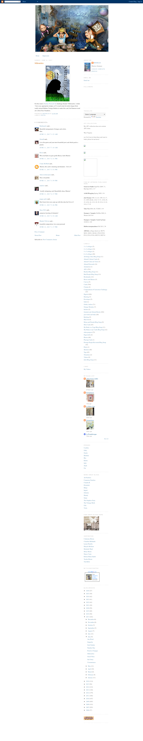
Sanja (85, 498)
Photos (86, 337)
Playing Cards (88, 340)
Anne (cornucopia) (45, 175)
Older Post (77, 235)
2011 (88, 696)
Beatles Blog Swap (89, 272)
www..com (92, 571)
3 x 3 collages (88, 246)
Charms (86, 287)
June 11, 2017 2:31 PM (48, 159)
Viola (85, 508)
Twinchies (87, 355)
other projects (88, 332)
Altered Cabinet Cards (90, 259)
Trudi (85, 466)
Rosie (41, 153)
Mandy (86, 495)
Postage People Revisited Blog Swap (95, 342)
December (91, 619)
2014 (88, 687)
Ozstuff (42, 139)
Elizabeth (87, 485)
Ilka (85, 458)
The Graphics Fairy (89, 500)
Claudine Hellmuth (89, 541)
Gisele (86, 453)
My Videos (87, 369)
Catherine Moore (89, 539)
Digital (43, 115)
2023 (88, 599)
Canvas (86, 282)
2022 (88, 602)
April (89, 669)
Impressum (46, 56)
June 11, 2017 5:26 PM (48, 205)
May (89, 666)
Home (37, 56)
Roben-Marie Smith (90, 557)
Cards (85, 284)
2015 (88, 684)
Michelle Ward (88, 549)
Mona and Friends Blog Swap (93, 322)
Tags (85, 352)
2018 (88, 614)
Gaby (85, 450)
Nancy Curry (87, 554)
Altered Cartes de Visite (91, 262)
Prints (85, 347)
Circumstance (91, 662)
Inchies (86, 309)
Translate (98, 117)
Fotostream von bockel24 (95, 577)
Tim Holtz (87, 562)
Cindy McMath (44, 164)
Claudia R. (87, 483)
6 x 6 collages (88, 254)
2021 (88, 605)
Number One (91, 648)
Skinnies (86, 350)
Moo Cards (87, 325)
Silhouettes (90, 654)
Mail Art (86, 320)
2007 (88, 707)
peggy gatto (43, 199)
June (89, 637)
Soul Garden (91, 645)
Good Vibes (91, 657)
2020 (88, 608)
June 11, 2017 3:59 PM (48, 181)
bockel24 (97, 62)
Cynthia (86, 448)
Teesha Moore (88, 559)
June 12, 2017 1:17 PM (48, 227)
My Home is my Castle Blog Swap (94, 330)
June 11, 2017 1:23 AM (49, 134)
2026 (88, 591)
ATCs (85, 269)
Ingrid (85, 490)
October (90, 625)
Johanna (86, 493)
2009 (88, 701)
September (91, 628)
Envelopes (87, 299)
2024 (88, 596)
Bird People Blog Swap (91, 274)
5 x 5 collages (88, 251)
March (90, 672)
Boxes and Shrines (89, 279)
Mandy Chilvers (44, 221)
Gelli (85, 302)
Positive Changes (92, 651)
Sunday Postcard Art (50, 104)
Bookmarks (87, 277)
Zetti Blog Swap (89, 360)
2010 (88, 699)
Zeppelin (90, 642)
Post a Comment (39, 232)
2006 (88, 710)
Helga (85, 488)
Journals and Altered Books (92, 312)
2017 (88, 617)
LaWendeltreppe (91, 434)
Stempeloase (90, 393)
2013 (88, 690)
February (91, 675)
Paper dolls (87, 335)
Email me (86, 80)
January (90, 678)
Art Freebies (87, 478)
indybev (42, 186)
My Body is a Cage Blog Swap (93, 327)
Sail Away (90, 659)
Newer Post (38, 235)
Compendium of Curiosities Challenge (95, 290)
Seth (85, 463)
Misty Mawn (87, 552)
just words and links (90, 314)
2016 (88, 681)
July (89, 634)
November (91, 622)
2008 (88, 704)
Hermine (86, 455)
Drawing (86, 297)
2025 (88, 594)
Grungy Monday (89, 307)
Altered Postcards (89, 264)
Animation (87, 267)
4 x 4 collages (88, 249)
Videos (86, 357)
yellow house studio (92, 379)
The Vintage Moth (89, 503)
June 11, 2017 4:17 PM (48, 194)
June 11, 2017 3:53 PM (48, 170)
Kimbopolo (43, 126)
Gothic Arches (88, 304)
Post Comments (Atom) (50, 239)
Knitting (86, 317)
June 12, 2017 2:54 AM (49, 216)
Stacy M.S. (43, 210)
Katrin (86, 460)
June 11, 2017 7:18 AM (49, 148)
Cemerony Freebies (89, 480)
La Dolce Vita (90, 406)
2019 (88, 611)
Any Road (90, 639)
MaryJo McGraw (89, 546)
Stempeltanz (90, 420)
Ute (85, 468)
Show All (106, 439)
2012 (88, 693)
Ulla (85, 505)
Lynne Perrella (88, 544)
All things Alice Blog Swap (92, 257)
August (90, 631)
